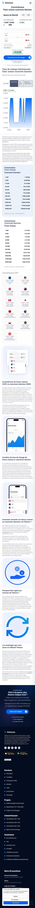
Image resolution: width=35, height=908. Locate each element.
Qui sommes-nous (11, 838)
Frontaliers (9, 777)
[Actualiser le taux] (30, 48)
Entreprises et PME (11, 780)
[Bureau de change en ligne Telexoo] (7, 3)
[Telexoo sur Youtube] (19, 748)
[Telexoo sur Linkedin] (16, 748)
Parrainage (9, 795)
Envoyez (6, 33)
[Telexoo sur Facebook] (9, 748)
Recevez (6, 39)
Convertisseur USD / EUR (13, 826)
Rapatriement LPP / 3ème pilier (15, 807)
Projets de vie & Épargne (13, 810)
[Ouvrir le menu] (30, 3)
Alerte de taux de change (13, 829)
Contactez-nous (10, 845)
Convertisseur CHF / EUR (13, 819)
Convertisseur (10, 791)
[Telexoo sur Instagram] (5, 748)
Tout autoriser (15, 902)
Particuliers (9, 773)
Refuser (16, 896)
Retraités (8, 784)
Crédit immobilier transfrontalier (15, 803)
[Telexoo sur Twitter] (12, 748)
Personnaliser (14, 899)
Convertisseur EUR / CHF (13, 822)
